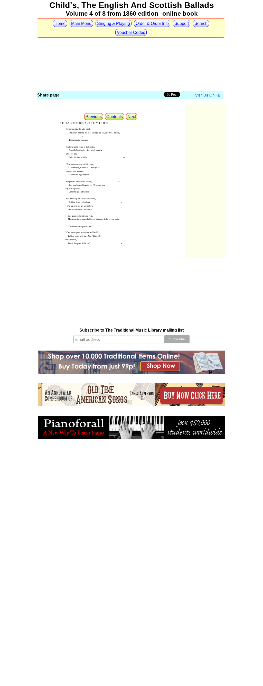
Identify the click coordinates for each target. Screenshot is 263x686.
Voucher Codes (131, 32)
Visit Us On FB (207, 95)
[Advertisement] (130, 48)
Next (131, 116)
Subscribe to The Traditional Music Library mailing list (131, 330)
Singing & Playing (113, 23)
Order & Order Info (152, 23)
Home (59, 23)
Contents (114, 116)
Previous (94, 116)
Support (181, 23)
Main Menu (81, 23)
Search (201, 23)
